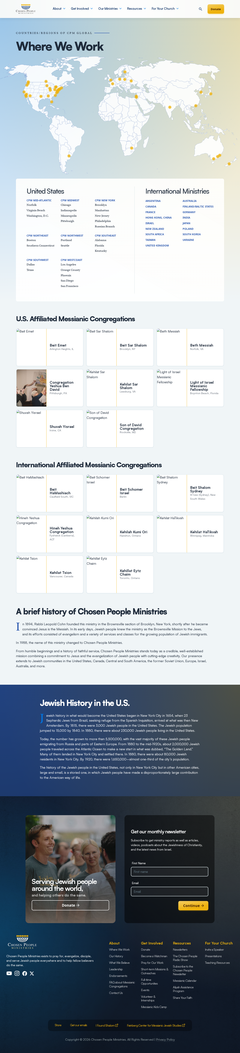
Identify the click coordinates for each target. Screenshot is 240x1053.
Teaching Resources (217, 963)
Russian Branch (105, 226)
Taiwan (150, 240)
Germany (189, 212)
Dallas (31, 264)
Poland (188, 229)
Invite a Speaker (214, 949)
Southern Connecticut (40, 245)
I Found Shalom (105, 1025)
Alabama (100, 240)
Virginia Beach (36, 210)
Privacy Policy (165, 1039)
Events (145, 990)
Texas (30, 270)
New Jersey (102, 215)
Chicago (66, 205)
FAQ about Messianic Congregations (122, 984)
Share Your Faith (182, 998)
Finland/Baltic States (198, 206)
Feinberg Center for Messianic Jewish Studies (154, 1025)
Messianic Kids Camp (154, 1007)
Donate (216, 9)
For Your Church (163, 8)
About (57, 8)
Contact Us (116, 993)
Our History (116, 956)
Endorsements (118, 976)
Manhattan (102, 210)
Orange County (70, 270)
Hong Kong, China (159, 217)
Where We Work (119, 949)
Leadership (116, 969)
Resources (134, 8)
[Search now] (200, 9)
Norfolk (32, 205)
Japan (186, 223)
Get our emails (78, 1025)
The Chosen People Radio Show (185, 958)
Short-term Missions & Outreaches (154, 971)
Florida (99, 245)
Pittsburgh (67, 221)
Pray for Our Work (152, 963)
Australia (189, 201)
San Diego (67, 280)
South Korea (192, 234)
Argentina (153, 201)
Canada (151, 206)
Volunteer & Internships (148, 998)
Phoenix (66, 275)
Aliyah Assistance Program (183, 989)
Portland (66, 240)
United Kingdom (157, 245)
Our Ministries (108, 8)
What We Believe (119, 963)
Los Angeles (68, 264)
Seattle (65, 245)
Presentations (213, 956)
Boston (31, 240)
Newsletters (180, 949)
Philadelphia (103, 221)
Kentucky (101, 250)
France (150, 212)
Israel (150, 223)
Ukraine (188, 240)
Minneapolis (69, 215)
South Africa (155, 234)
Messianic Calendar (184, 981)
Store (58, 1025)
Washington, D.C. (38, 215)
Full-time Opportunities (149, 981)
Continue (191, 905)
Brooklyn (101, 205)
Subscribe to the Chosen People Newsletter (183, 970)
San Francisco (69, 286)
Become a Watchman (154, 956)
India (186, 217)
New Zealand (155, 229)
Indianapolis (69, 210)
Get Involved (80, 8)
